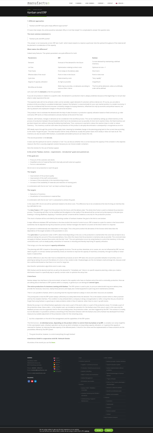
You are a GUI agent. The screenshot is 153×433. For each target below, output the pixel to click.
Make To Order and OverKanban (89, 374)
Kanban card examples (113, 394)
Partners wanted (111, 411)
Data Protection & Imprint (110, 417)
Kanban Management (87, 378)
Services (81, 384)
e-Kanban (78, 3)
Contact (110, 3)
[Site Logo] (38, 3)
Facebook (29, 381)
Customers (109, 401)
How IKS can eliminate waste (114, 391)
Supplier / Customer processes (89, 364)
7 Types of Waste (111, 379)
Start (71, 3)
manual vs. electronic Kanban (114, 387)
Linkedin (35, 381)
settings (87, 431)
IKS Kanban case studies (87, 381)
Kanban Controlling (86, 371)
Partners (109, 407)
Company (100, 3)
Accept (99, 430)
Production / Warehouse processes (90, 368)
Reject (108, 430)
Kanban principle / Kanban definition (116, 361)
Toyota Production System (113, 364)
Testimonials (110, 404)
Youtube (32, 381)
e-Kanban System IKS (84, 361)
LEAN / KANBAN (89, 3)
